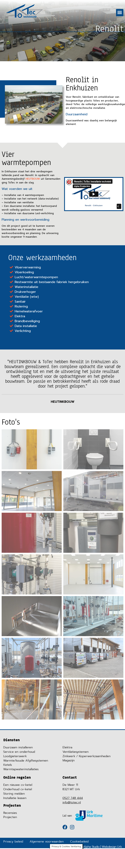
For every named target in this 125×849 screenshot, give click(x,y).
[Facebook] (64, 827)
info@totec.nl (71, 802)
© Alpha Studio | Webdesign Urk (101, 846)
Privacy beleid (13, 841)
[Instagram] (72, 827)
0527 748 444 (72, 798)
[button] (119, 12)
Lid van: (67, 815)
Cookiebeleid (79, 841)
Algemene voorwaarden (47, 841)
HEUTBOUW (33, 179)
